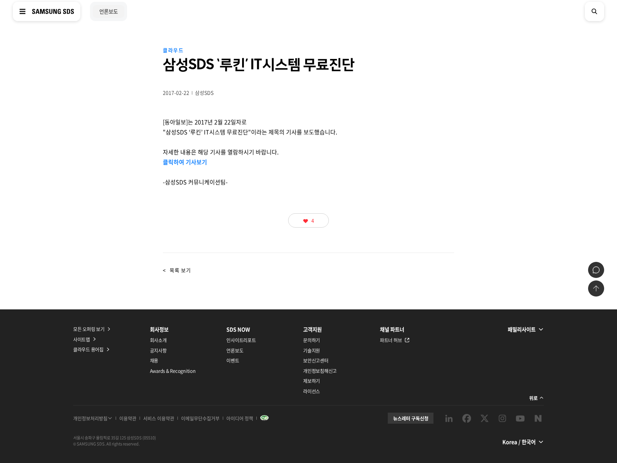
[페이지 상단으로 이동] (596, 288)
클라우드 (173, 50)
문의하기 (311, 340)
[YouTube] (520, 418)
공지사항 (158, 350)
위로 (533, 397)
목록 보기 (177, 270)
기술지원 (311, 350)
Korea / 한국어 (519, 442)
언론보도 (234, 350)
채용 (154, 360)
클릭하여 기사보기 (185, 162)
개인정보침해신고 (320, 370)
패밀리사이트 (522, 329)
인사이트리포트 (241, 340)
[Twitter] (484, 418)
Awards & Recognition (173, 370)
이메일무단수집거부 (200, 418)
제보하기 (311, 380)
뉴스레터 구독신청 (410, 418)
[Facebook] (466, 418)
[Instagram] (502, 418)
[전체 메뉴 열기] (22, 11)
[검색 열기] (594, 11)
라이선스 (311, 391)
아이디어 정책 (239, 418)
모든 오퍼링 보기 (89, 328)
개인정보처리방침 (90, 418)
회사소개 (158, 340)
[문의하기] (596, 270)
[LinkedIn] (449, 418)
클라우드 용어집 (88, 349)
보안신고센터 (315, 360)
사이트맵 (81, 339)
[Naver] (538, 418)
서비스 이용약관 (158, 418)
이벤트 (232, 360)
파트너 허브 (391, 340)
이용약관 (127, 418)
